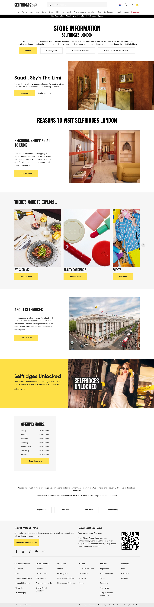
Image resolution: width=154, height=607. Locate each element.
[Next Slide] (143, 245)
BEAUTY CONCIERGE (75, 270)
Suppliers (104, 583)
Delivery (39, 568)
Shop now (24, 93)
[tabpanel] (77, 85)
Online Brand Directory (41, 589)
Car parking (41, 509)
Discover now (26, 276)
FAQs (16, 573)
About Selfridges (107, 573)
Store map (65, 509)
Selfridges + (41, 578)
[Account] (125, 4)
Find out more (26, 173)
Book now (123, 276)
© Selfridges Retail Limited (22, 605)
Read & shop (43, 93)
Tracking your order (44, 583)
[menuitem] (16, 12)
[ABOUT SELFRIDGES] (104, 323)
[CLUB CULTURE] (104, 156)
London (28, 50)
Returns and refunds (23, 578)
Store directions (35, 461)
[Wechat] (36, 553)
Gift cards (18, 588)
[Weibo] (43, 553)
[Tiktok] (30, 553)
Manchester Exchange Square (116, 50)
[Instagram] (23, 553)
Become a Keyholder (24, 542)
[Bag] (137, 4)
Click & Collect (41, 573)
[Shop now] (104, 85)
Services (82, 578)
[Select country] (119, 4)
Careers (103, 578)
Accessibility (113, 509)
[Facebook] (16, 553)
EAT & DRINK (21, 270)
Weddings (125, 578)
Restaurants (83, 573)
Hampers (125, 573)
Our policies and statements (106, 594)
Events (81, 583)
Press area (104, 588)
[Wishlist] (131, 4)
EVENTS (117, 270)
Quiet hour (88, 509)
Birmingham (51, 50)
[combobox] (79, 5)
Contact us (18, 568)
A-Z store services (86, 568)
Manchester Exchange (66, 583)
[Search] (50, 4)
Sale (123, 568)
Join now (18, 389)
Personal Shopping (22, 583)
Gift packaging (20, 593)
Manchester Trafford (80, 50)
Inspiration (104, 568)
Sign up (100, 16)
